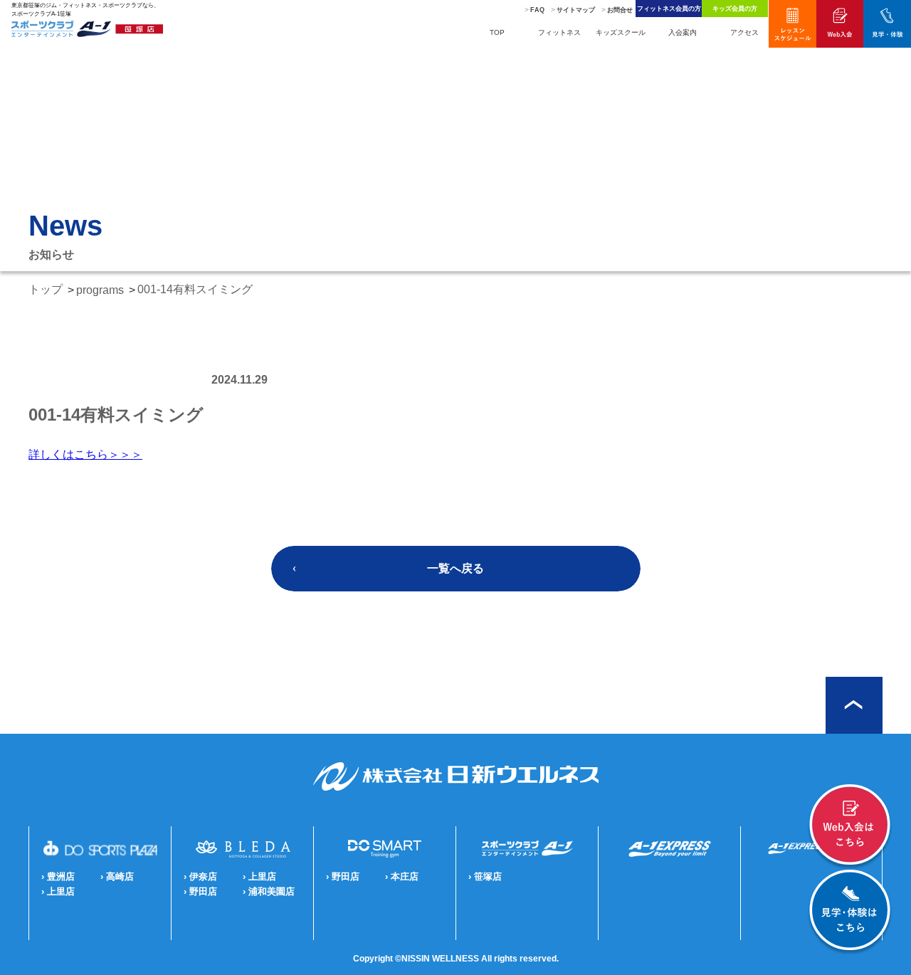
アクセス (744, 32)
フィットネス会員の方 (669, 8)
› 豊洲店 (58, 876)
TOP (497, 32)
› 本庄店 (401, 876)
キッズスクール (621, 32)
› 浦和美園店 (269, 891)
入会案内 (682, 32)
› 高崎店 (117, 876)
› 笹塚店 (485, 876)
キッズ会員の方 (734, 8)
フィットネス (559, 32)
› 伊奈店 (200, 876)
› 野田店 (200, 891)
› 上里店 (58, 891)
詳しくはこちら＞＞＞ (85, 454)
